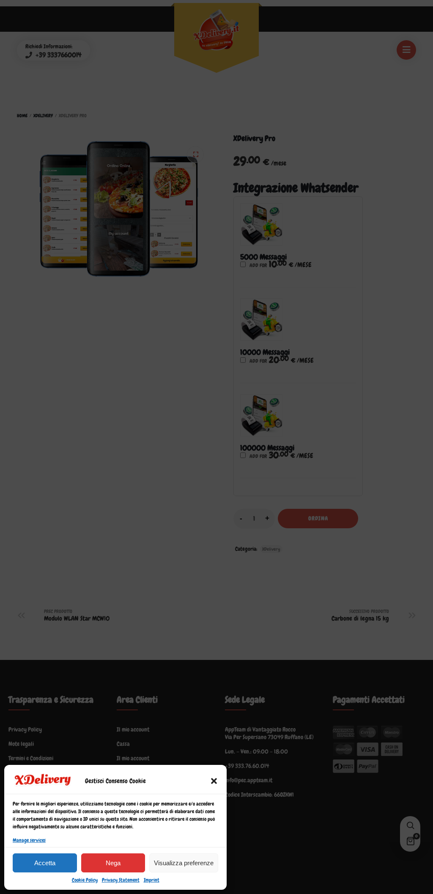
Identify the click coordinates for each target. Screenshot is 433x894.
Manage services (29, 840)
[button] (214, 781)
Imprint (151, 880)
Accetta (44, 862)
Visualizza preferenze (184, 862)
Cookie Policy (85, 880)
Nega (113, 862)
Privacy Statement (121, 880)
